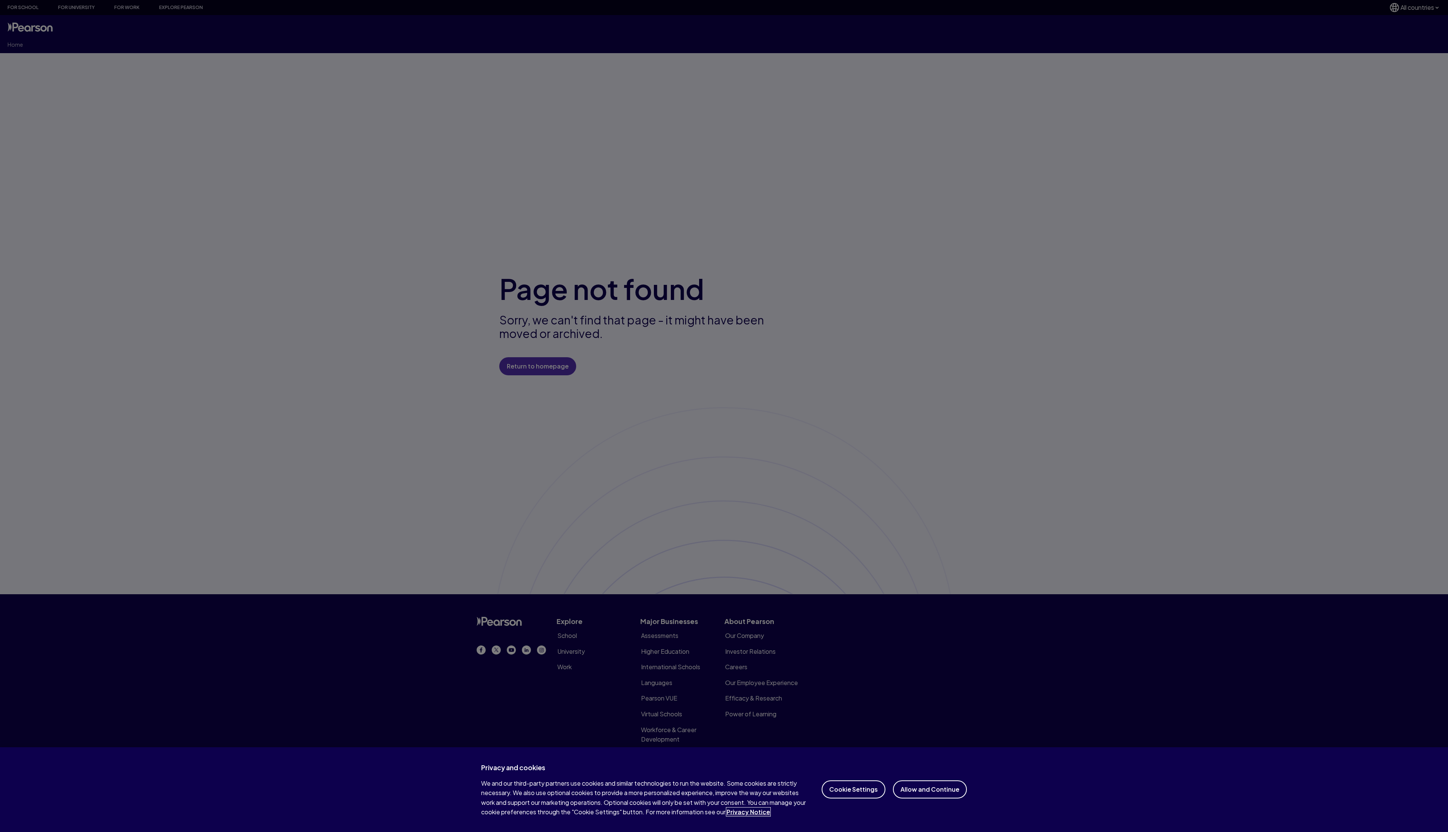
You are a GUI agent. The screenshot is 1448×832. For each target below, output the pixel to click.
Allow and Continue (929, 789)
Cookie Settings (853, 789)
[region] (724, 789)
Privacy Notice (748, 812)
